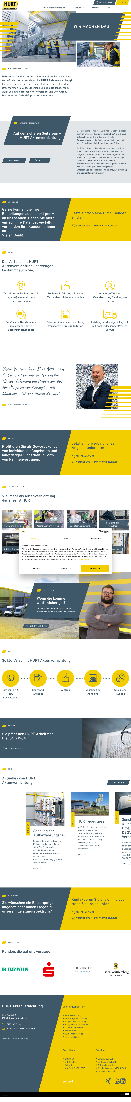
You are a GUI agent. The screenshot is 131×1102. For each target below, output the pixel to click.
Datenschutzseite (83, 559)
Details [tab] (65, 539)
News (110, 8)
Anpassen (64, 568)
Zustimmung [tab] (34, 539)
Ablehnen (36, 568)
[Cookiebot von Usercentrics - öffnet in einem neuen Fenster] (100, 531)
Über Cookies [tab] (96, 539)
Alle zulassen (95, 568)
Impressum (6, 1039)
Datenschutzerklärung (20, 1039)
